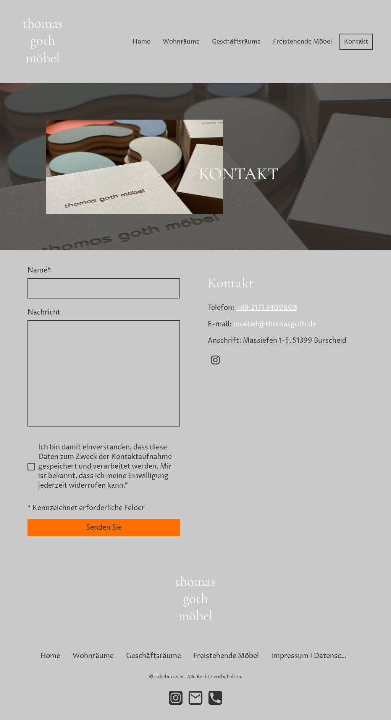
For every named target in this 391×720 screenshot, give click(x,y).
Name (39, 270)
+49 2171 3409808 (266, 308)
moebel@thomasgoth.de (274, 324)
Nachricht (43, 312)
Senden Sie (104, 527)
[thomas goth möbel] (42, 73)
